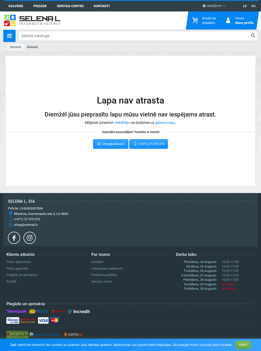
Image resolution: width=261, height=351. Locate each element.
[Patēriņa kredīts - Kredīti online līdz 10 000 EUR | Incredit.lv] (78, 312)
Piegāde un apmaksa (21, 275)
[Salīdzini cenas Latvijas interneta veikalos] (17, 334)
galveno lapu (165, 123)
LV (245, 6)
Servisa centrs (70, 6)
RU (254, 6)
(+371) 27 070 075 (151, 144)
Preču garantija (17, 268)
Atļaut (243, 344)
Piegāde (40, 6)
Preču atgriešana (18, 262)
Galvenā (15, 6)
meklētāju (121, 123)
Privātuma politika (104, 275)
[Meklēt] (253, 36)
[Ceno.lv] (73, 334)
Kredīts (11, 281)
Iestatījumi (213, 6)
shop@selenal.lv (113, 144)
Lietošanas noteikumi (106, 268)
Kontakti (102, 6)
